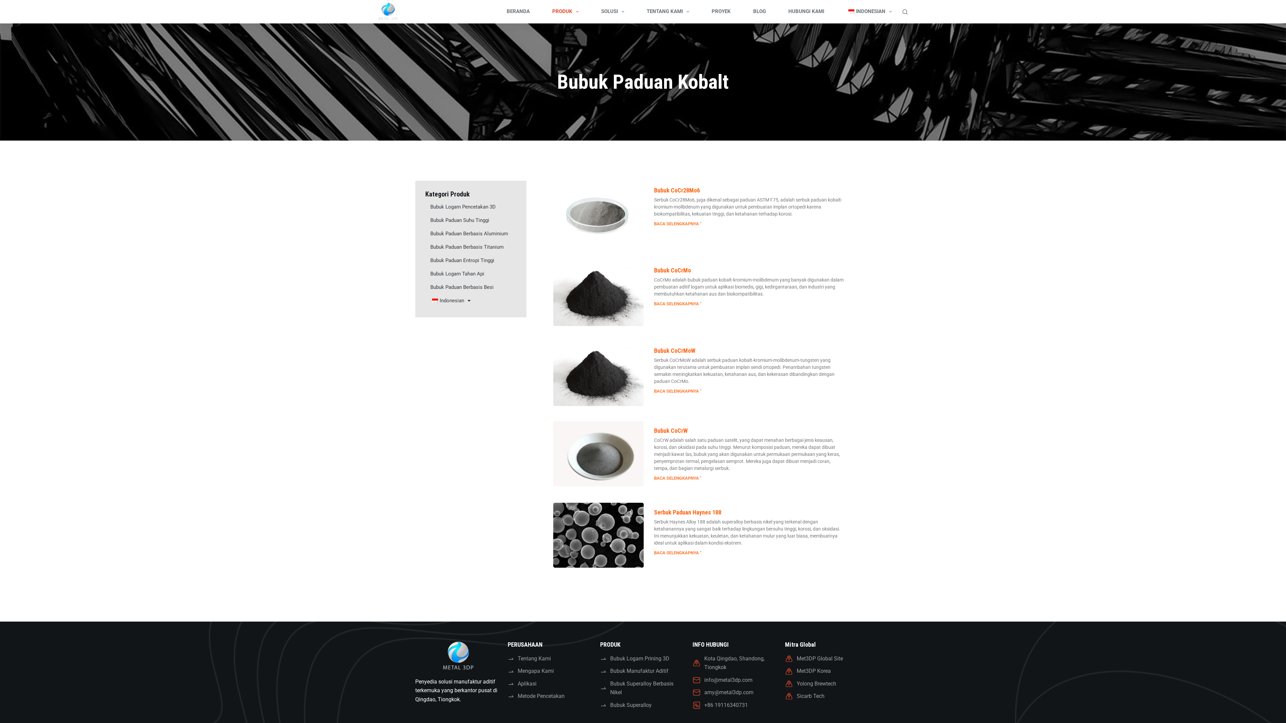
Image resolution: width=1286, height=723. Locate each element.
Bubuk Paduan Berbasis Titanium (467, 247)
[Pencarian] (905, 11)
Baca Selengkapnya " (677, 223)
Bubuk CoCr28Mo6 (677, 190)
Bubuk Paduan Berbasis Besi (462, 287)
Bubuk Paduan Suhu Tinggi (459, 220)
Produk (562, 11)
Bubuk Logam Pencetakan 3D (463, 207)
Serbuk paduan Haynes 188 (687, 512)
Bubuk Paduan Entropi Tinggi (462, 260)
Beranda (518, 11)
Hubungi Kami (806, 11)
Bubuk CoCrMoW (674, 350)
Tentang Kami (665, 11)
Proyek (721, 11)
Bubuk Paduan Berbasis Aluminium (469, 234)
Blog (759, 11)
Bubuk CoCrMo (672, 270)
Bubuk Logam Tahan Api (457, 274)
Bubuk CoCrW (671, 430)
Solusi (609, 11)
